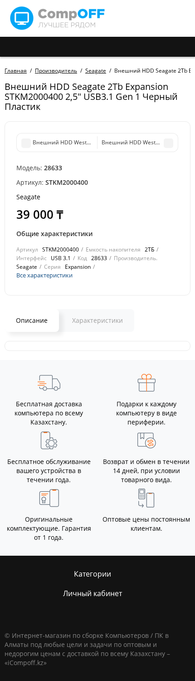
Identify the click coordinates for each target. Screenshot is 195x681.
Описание (32, 320)
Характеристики (97, 320)
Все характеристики (44, 275)
